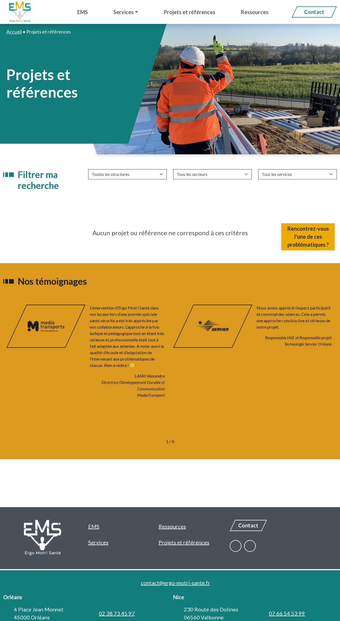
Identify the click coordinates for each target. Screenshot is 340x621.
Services (98, 542)
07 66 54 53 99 (287, 613)
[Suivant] (186, 441)
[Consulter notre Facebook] (235, 546)
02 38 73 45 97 (117, 613)
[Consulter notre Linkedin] (250, 546)
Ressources (172, 526)
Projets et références (184, 542)
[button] (125, 12)
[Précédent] (153, 441)
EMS (93, 526)
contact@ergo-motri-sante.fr (175, 582)
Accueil (14, 32)
